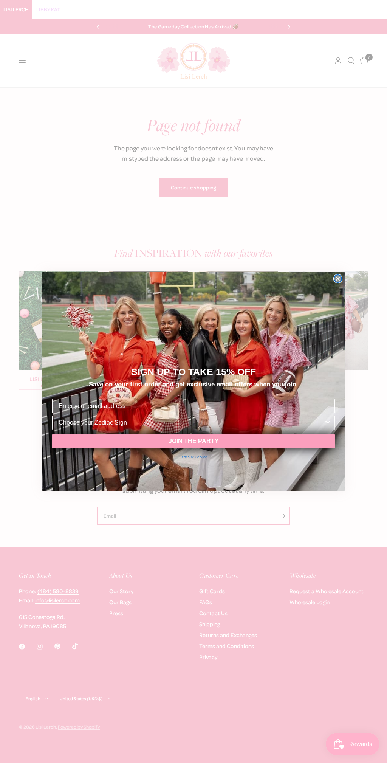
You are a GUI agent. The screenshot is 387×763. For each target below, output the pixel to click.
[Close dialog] (338, 278)
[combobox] (191, 423)
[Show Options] (327, 423)
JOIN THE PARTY (194, 441)
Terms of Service (193, 457)
